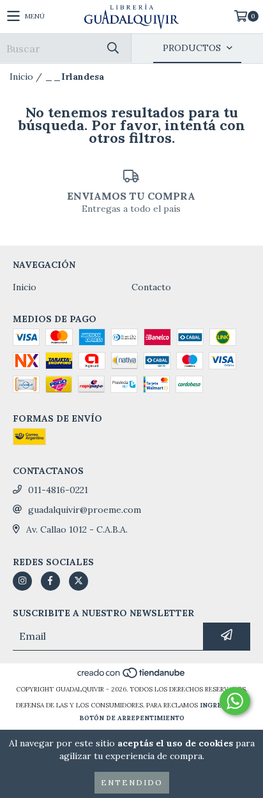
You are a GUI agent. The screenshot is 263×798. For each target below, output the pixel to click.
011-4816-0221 (58, 490)
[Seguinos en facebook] (50, 581)
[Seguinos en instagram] (22, 581)
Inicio (21, 76)
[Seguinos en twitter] (78, 581)
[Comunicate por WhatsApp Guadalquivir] (235, 701)
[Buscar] (112, 48)
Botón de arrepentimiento (131, 718)
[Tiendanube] (132, 676)
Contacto (151, 287)
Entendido (132, 782)
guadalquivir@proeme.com (84, 509)
